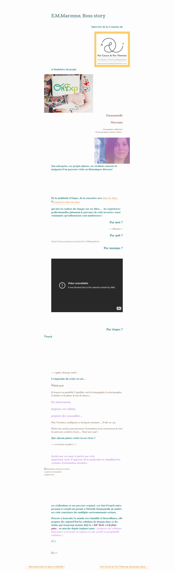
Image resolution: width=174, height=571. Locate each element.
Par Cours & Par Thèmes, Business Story (124, 566)
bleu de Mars (110, 198)
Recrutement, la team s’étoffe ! (44, 566)
